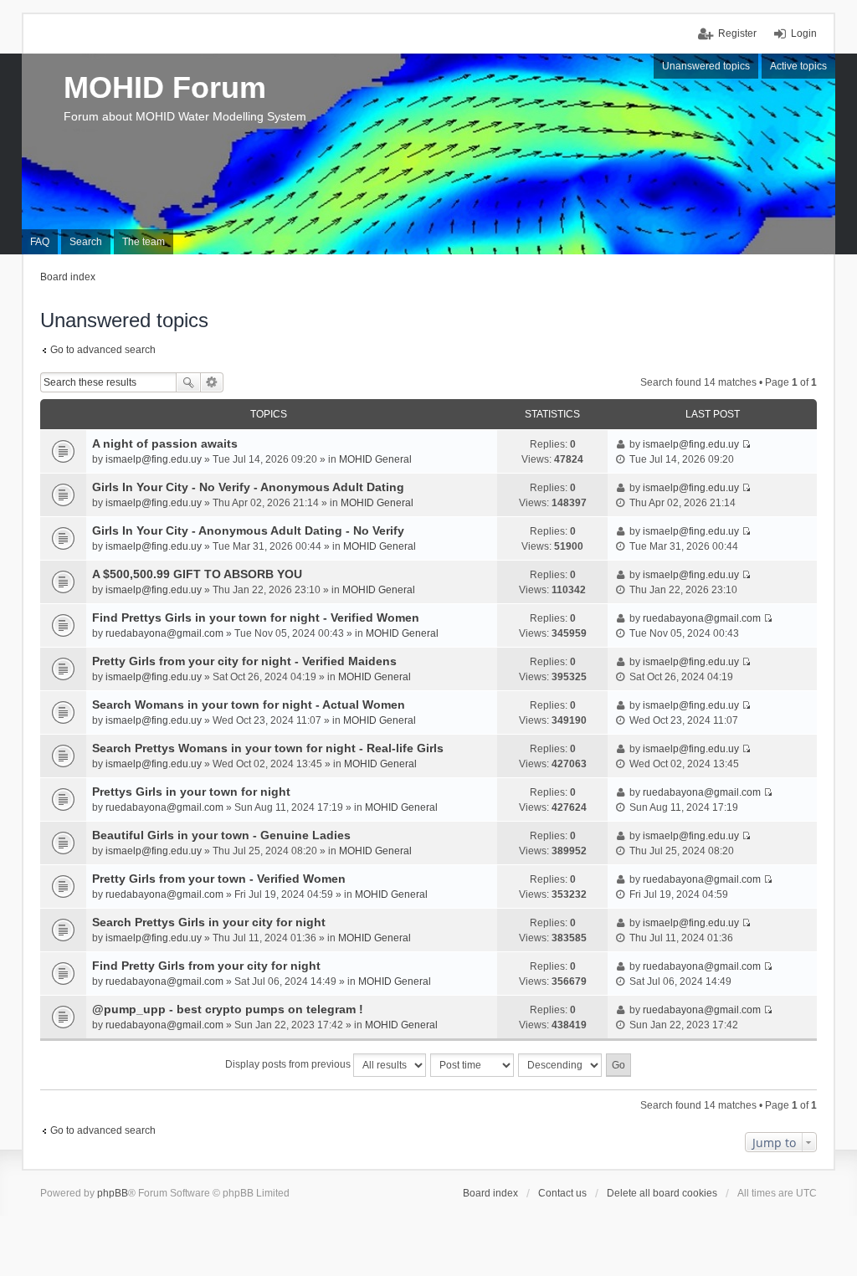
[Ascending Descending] (560, 1065)
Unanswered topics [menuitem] (706, 66)
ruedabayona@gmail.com (164, 633)
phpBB (112, 1193)
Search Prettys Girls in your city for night (209, 922)
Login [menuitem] (804, 33)
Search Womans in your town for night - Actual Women (248, 704)
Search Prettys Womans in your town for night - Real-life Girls (268, 748)
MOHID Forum (165, 87)
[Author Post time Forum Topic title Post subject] (473, 1065)
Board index (490, 1193)
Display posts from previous (289, 1064)
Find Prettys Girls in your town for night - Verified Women (255, 617)
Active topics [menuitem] (798, 66)
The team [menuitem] (143, 242)
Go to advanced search (103, 350)
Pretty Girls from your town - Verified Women (219, 878)
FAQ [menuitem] (39, 242)
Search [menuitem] (85, 242)
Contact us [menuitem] (562, 1193)
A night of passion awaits (165, 443)
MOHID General (375, 459)
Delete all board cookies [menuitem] (662, 1193)
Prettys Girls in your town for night (191, 791)
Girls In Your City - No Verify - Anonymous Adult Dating (248, 487)
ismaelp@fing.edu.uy (153, 459)
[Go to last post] (746, 444)
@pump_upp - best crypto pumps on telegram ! (227, 1009)
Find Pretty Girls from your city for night (206, 965)
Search (188, 382)
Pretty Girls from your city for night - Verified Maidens (244, 661)
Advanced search (212, 382)
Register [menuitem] (737, 33)
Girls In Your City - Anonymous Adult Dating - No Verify (248, 530)
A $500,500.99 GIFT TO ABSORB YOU (197, 574)
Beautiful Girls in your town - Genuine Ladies (221, 835)
